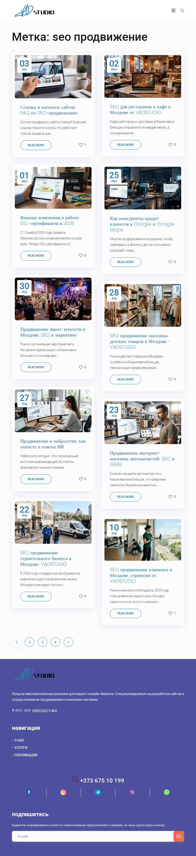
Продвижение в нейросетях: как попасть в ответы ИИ (53, 444)
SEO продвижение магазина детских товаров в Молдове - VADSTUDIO (140, 341)
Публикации (26, 755)
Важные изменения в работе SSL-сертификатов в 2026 (49, 220)
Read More (36, 145)
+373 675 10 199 (102, 780)
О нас (19, 740)
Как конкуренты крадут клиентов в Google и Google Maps (142, 224)
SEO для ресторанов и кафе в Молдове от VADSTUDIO (140, 109)
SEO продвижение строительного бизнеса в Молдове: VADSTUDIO (45, 558)
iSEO (54, 710)
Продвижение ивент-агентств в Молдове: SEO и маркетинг (52, 332)
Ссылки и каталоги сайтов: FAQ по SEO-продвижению (49, 110)
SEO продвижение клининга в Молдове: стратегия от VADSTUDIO (141, 575)
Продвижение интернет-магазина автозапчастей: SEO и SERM (142, 459)
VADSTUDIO (40, 710)
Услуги (20, 748)
